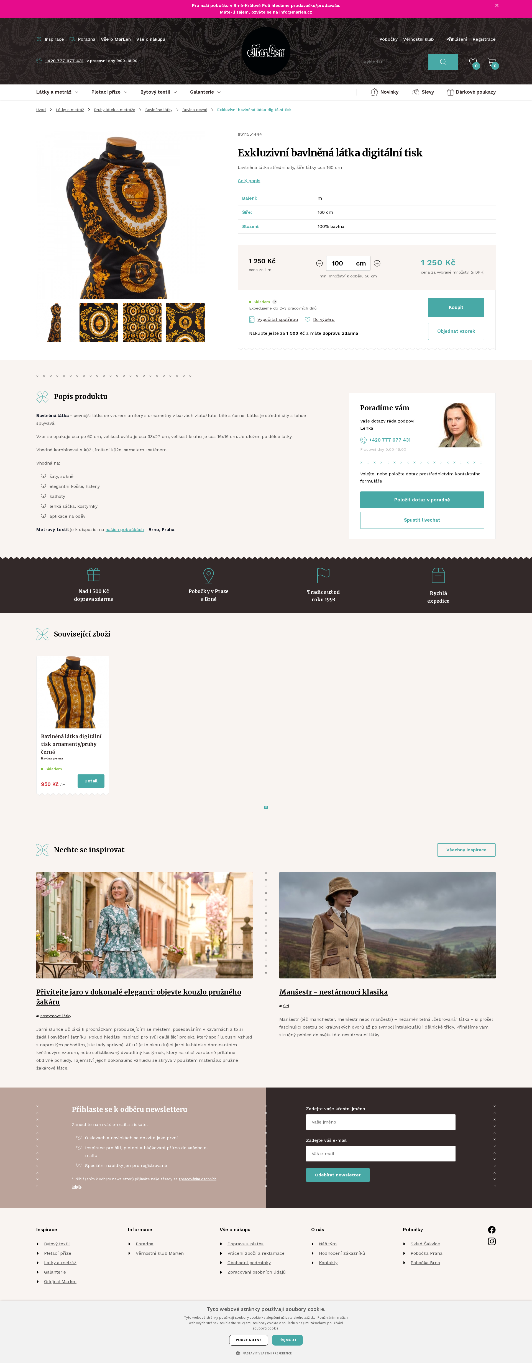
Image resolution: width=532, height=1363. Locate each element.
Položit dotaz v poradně (422, 500)
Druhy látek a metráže (114, 109)
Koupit (456, 307)
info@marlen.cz (295, 12)
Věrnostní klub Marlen (160, 1253)
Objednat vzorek (456, 331)
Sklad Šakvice (425, 1243)
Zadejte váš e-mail (326, 1140)
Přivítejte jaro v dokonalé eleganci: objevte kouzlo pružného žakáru (138, 997)
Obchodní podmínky (249, 1262)
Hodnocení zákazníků (342, 1253)
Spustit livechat (422, 520)
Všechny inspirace (466, 849)
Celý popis (249, 180)
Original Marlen (60, 1281)
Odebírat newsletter (338, 1175)
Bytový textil (57, 1243)
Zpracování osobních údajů (256, 1272)
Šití (286, 1006)
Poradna (145, 1243)
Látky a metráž (70, 109)
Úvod (41, 109)
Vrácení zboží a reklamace (256, 1253)
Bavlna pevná (194, 109)
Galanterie (55, 1272)
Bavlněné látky (158, 109)
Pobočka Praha (427, 1253)
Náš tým (328, 1243)
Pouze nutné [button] (249, 1340)
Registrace (484, 39)
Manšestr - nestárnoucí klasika (333, 992)
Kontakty (328, 1262)
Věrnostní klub (418, 39)
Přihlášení (456, 39)
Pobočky (388, 39)
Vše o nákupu (150, 39)
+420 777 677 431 (390, 440)
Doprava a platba (245, 1243)
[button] (263, 302)
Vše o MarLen (116, 39)
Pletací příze (57, 1253)
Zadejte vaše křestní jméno (335, 1108)
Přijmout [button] (287, 1340)
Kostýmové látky (55, 1016)
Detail (91, 781)
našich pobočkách (125, 529)
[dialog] (266, 1332)
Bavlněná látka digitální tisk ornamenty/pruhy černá (71, 744)
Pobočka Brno (425, 1262)
